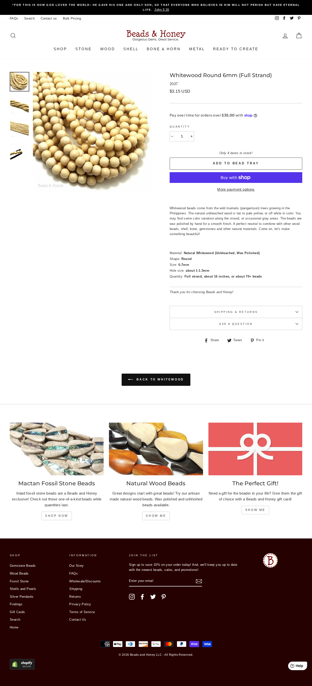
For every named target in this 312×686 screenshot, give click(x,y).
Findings (16, 604)
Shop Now (56, 515)
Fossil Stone (19, 581)
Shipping (75, 589)
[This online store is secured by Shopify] (22, 668)
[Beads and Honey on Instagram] (132, 597)
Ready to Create (235, 49)
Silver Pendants (22, 596)
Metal (197, 49)
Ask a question (236, 323)
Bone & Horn (164, 49)
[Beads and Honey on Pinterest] (163, 597)
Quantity (180, 126)
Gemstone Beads (23, 565)
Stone (83, 49)
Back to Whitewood (159, 379)
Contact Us (77, 619)
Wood (107, 49)
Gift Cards (17, 612)
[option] (156, 7)
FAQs (14, 18)
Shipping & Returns (236, 311)
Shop (60, 49)
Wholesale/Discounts (85, 581)
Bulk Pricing (72, 18)
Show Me (156, 515)
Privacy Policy (80, 604)
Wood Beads (19, 573)
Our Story (76, 565)
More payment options (236, 189)
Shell (130, 49)
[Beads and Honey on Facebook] (142, 597)
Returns (75, 596)
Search (29, 18)
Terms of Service (82, 612)
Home (14, 627)
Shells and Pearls (23, 589)
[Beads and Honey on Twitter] (153, 597)
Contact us (49, 18)
